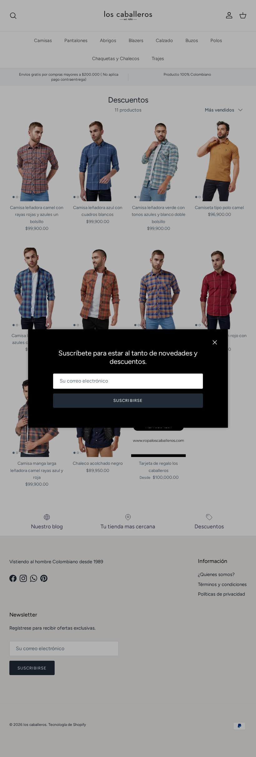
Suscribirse (127, 400)
